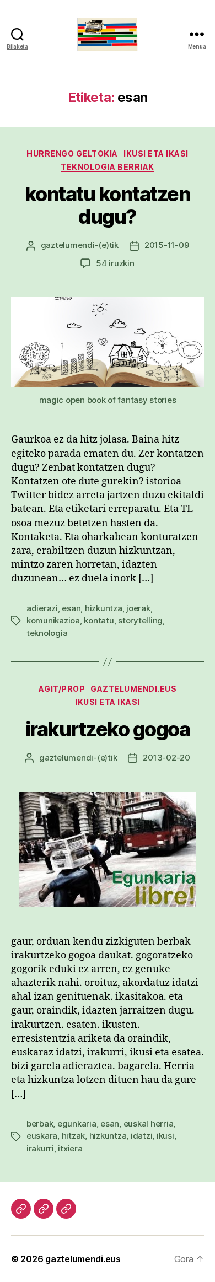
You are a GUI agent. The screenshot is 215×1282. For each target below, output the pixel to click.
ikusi (165, 1135)
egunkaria (76, 1123)
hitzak (73, 1135)
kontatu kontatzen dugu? (108, 205)
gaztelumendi (68, 245)
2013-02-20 (166, 757)
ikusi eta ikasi (156, 153)
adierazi (42, 608)
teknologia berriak (107, 166)
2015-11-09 (166, 245)
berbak (39, 1123)
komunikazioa (53, 620)
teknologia (46, 633)
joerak (138, 608)
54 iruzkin (115, 263)
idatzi (141, 1135)
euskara (41, 1135)
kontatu (99, 620)
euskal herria (148, 1123)
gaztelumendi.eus (133, 688)
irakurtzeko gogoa (107, 729)
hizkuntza (103, 608)
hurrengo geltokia (72, 153)
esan (71, 608)
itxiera (70, 1148)
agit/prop (62, 688)
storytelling (140, 620)
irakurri (40, 1148)
